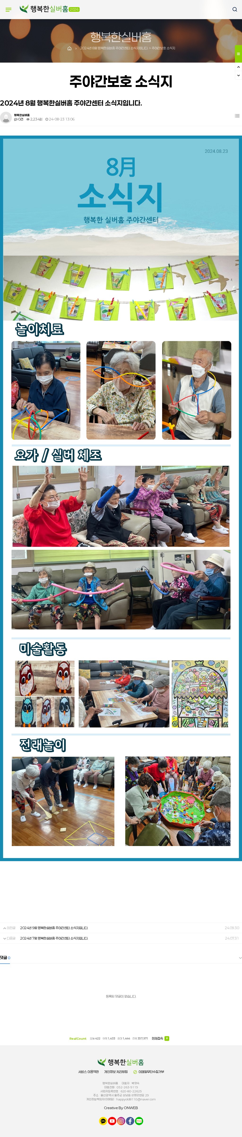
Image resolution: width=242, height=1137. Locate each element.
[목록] (237, 116)
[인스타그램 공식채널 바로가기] (121, 1121)
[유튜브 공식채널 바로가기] (112, 1121)
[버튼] (232, 10)
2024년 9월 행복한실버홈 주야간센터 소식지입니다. (54, 928)
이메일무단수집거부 (148, 1072)
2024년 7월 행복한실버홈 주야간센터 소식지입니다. (54, 938)
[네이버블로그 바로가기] (139, 1121)
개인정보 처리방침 (116, 1072)
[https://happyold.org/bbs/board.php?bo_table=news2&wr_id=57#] (121, 1062)
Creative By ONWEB (121, 1108)
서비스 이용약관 (88, 1072)
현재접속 (160, 1038)
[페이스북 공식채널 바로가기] (130, 1121)
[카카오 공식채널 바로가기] (103, 1121)
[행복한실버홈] (44, 9)
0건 (20, 119)
